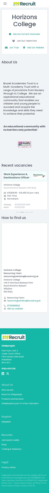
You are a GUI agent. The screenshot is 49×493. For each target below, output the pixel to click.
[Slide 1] (18, 212)
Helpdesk (6, 421)
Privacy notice (9, 467)
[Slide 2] (22, 212)
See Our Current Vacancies (26, 34)
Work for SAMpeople (12, 394)
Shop (4, 444)
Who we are (7, 390)
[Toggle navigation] (5, 3)
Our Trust (14, 47)
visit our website (15, 308)
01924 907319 (8, 368)
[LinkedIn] (3, 373)
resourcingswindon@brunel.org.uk (24, 300)
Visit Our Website (35, 47)
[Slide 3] (27, 212)
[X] (7, 373)
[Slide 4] (31, 212)
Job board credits (10, 440)
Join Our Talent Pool (27, 40)
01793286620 (13, 305)
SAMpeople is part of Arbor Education (20, 403)
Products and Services (12, 398)
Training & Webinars (11, 449)
